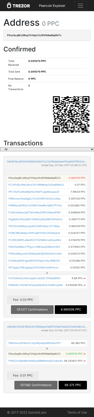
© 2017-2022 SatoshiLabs (26, 412)
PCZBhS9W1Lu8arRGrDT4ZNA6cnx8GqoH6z (34, 240)
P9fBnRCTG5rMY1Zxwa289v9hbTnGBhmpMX (35, 285)
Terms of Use (77, 412)
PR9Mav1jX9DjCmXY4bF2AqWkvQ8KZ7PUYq (35, 205)
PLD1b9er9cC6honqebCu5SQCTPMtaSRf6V (34, 278)
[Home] (18, 6)
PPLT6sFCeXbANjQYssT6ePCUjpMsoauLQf (33, 191)
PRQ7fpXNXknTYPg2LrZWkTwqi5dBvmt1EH (34, 246)
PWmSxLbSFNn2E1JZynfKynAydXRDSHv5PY (34, 343)
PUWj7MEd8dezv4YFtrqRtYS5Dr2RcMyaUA (34, 233)
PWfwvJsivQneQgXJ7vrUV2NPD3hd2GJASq (34, 198)
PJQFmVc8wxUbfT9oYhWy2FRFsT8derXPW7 (34, 212)
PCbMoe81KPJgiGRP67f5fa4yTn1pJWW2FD (34, 260)
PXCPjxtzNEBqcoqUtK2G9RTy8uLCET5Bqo (34, 226)
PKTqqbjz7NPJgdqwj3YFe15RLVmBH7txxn (33, 267)
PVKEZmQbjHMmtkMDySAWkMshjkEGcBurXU (35, 360)
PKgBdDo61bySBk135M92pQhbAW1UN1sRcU (35, 219)
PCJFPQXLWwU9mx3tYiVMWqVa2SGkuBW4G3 (36, 184)
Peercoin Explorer (52, 6)
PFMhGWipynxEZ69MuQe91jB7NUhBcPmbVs (35, 253)
